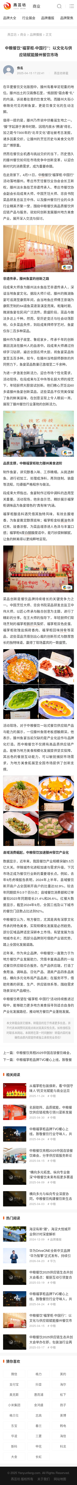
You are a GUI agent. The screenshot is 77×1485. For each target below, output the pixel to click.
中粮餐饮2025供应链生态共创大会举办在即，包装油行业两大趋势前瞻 (51, 1342)
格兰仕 (14, 1415)
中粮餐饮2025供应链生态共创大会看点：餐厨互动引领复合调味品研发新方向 (51, 1277)
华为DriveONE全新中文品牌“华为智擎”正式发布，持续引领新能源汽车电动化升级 (50, 1255)
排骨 (63, 629)
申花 (39, 1446)
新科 (14, 1446)
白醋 (28, 532)
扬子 (63, 1405)
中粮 (41, 174)
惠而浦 (38, 1394)
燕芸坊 (12, 34)
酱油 (64, 520)
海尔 (63, 1384)
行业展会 (28, 17)
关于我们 (43, 1479)
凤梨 (36, 623)
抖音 (39, 1384)
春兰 (39, 1425)
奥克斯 (14, 1394)
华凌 (14, 1436)
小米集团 (14, 1405)
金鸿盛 (38, 1405)
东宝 (14, 1425)
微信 (14, 1374)
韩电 (63, 1425)
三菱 (39, 1436)
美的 (63, 1374)
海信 (63, 1436)
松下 (63, 1394)
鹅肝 (30, 623)
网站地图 (60, 1479)
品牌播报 (47, 17)
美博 (63, 1415)
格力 (39, 1374)
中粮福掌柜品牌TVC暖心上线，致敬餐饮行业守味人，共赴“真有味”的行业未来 (50, 1134)
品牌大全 (9, 17)
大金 (14, 1456)
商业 (36, 6)
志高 (39, 1415)
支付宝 (14, 1384)
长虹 (39, 1456)
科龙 (63, 1446)
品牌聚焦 (66, 17)
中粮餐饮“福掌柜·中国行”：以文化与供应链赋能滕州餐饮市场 (50, 1320)
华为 (53, 1261)
